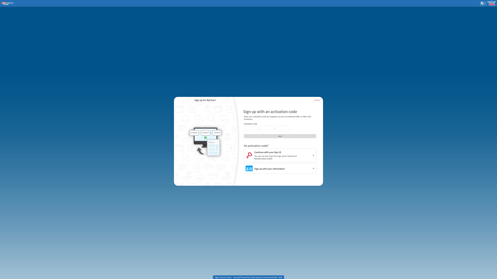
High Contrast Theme (223, 277)
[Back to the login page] (9, 3)
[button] (483, 3)
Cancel (317, 100)
